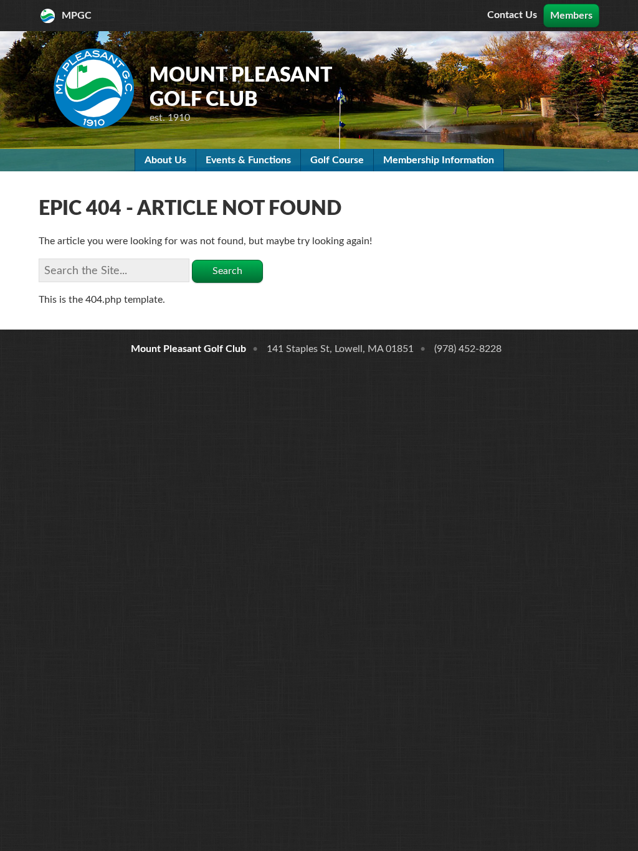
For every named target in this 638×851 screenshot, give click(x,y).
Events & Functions (248, 160)
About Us (165, 160)
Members (571, 16)
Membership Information (438, 160)
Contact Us (512, 15)
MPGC (77, 16)
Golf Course (337, 160)
